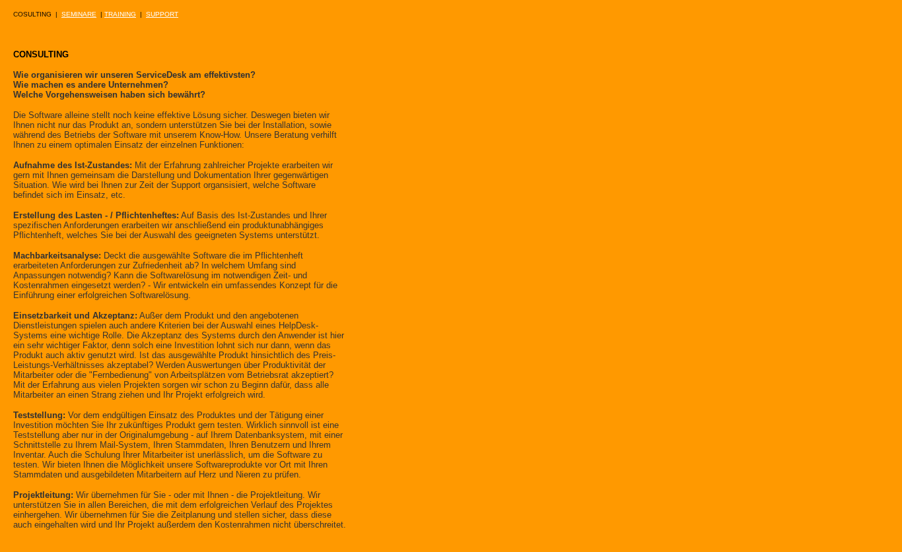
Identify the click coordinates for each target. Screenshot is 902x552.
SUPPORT (162, 14)
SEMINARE (78, 14)
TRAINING (120, 14)
